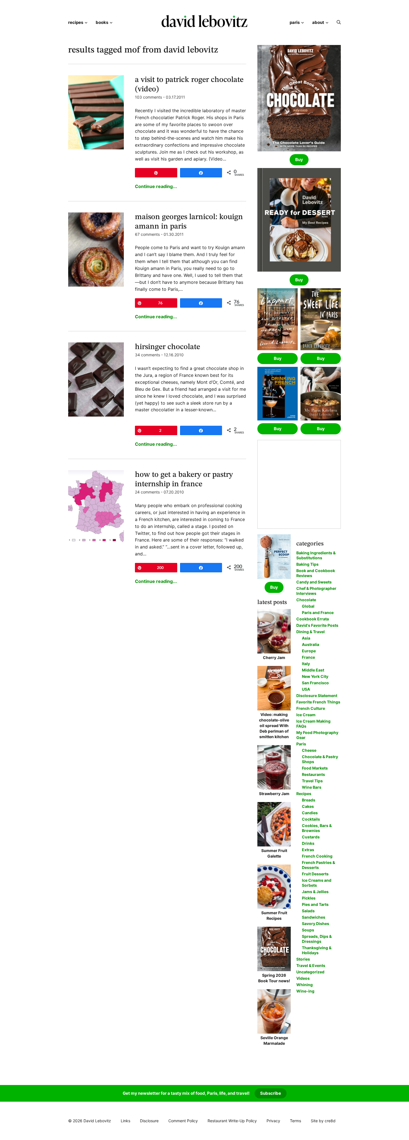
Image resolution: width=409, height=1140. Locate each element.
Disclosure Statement (316, 695)
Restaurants (313, 774)
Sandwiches (313, 917)
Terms (295, 1120)
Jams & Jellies (315, 891)
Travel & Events (310, 965)
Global (308, 606)
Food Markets (315, 768)
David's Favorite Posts (317, 625)
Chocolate (306, 599)
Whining (304, 984)
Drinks (308, 843)
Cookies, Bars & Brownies (317, 828)
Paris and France (318, 612)
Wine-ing (305, 991)
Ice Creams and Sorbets (316, 883)
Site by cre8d (323, 1120)
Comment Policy (183, 1120)
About (318, 22)
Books (102, 22)
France (308, 657)
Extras (308, 849)
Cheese (309, 750)
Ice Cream (306, 714)
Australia (310, 644)
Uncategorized (310, 971)
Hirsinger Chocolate (167, 347)
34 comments (147, 354)
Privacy (273, 1120)
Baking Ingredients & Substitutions (316, 555)
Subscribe (270, 1093)
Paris (295, 22)
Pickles (309, 898)
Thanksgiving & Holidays (316, 950)
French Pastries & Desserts (318, 865)
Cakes (308, 806)
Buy (299, 159)
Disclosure (149, 1120)
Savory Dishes (315, 923)
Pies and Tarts (315, 904)
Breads (308, 800)
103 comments (148, 97)
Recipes (75, 22)
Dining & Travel (310, 631)
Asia (306, 638)
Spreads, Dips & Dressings (317, 939)
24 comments (147, 492)
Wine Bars (311, 787)
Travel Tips (312, 780)
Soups (308, 930)
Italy (306, 663)
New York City (315, 676)
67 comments (147, 234)
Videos (303, 978)
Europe (309, 650)
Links (125, 1120)
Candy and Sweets (314, 582)
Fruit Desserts (315, 873)
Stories (303, 959)
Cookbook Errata (312, 619)
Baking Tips (307, 564)
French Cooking (317, 856)
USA (306, 689)
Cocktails (311, 819)
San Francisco (315, 682)
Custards (311, 837)
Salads (308, 910)
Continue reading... (156, 186)
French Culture (310, 708)
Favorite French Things (318, 702)
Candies (310, 812)
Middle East (313, 670)
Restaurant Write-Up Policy (232, 1120)
